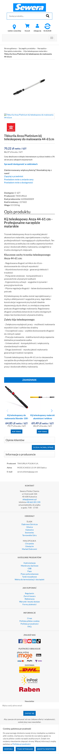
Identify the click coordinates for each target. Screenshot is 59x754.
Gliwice (29, 527)
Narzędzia (41, 48)
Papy (29, 571)
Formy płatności (29, 604)
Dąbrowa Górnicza (30, 524)
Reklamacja (29, 599)
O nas (29, 618)
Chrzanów (29, 543)
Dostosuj (8, 749)
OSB (29, 568)
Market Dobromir (29, 549)
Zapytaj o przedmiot (13, 176)
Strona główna (10, 48)
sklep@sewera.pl (30, 499)
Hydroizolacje (30, 563)
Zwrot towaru (30, 596)
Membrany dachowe (29, 566)
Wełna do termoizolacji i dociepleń (29, 579)
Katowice (30, 530)
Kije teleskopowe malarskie (35, 51)
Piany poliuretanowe (29, 574)
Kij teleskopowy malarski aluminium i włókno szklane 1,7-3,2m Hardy (42, 418)
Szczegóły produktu (27, 48)
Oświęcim (29, 546)
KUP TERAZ (16, 431)
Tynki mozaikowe (29, 577)
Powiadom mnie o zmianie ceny (18, 179)
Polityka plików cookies (29, 621)
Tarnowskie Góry (29, 535)
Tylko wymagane (25, 749)
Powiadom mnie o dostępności (18, 182)
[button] (52, 411)
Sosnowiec (29, 532)
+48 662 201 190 (33, 502)
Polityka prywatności (30, 624)
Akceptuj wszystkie (46, 749)
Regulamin (29, 593)
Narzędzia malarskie (12, 51)
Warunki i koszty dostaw (29, 601)
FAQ (29, 626)
